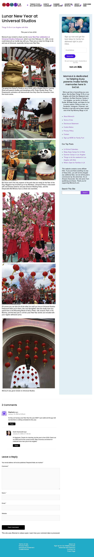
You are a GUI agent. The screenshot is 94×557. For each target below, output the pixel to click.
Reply (12, 424)
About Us (72, 544)
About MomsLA (69, 116)
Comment (5, 466)
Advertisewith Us (68, 5)
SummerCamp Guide (57, 5)
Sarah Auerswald (18, 432)
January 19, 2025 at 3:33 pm (16, 414)
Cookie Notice (68, 127)
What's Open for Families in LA (74, 163)
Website (4, 513)
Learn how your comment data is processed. (44, 533)
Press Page (71, 551)
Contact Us (71, 549)
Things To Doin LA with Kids (35, 5)
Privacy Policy (69, 131)
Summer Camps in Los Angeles (74, 155)
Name (4, 493)
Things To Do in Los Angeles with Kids (15, 27)
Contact (66, 134)
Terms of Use (68, 120)
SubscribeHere (87, 5)
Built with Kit (76, 67)
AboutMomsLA (77, 5)
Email (4, 503)
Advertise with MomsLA (67, 548)
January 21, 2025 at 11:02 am (22, 434)
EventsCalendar (47, 5)
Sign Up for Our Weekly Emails (64, 546)
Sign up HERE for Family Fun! (74, 138)
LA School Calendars (71, 149)
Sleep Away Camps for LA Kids (74, 152)
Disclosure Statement (71, 123)
